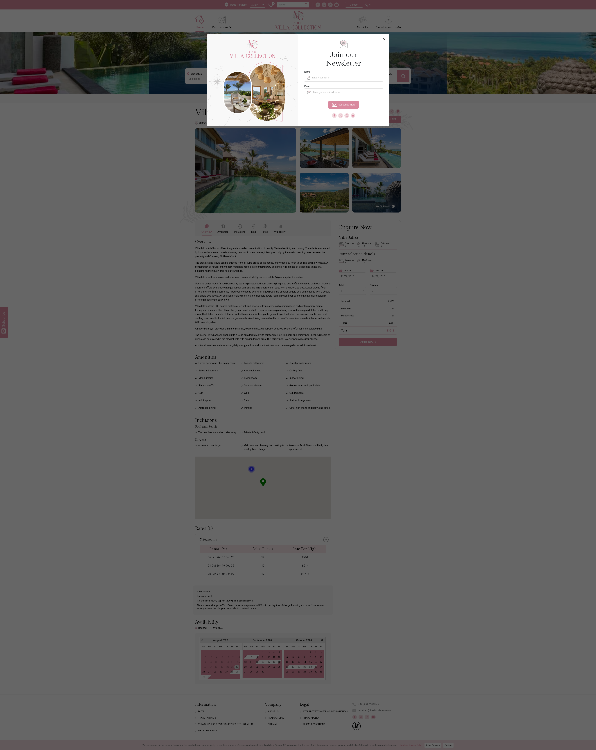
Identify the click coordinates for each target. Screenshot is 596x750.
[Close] (384, 39)
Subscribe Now (346, 104)
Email (307, 86)
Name (307, 71)
